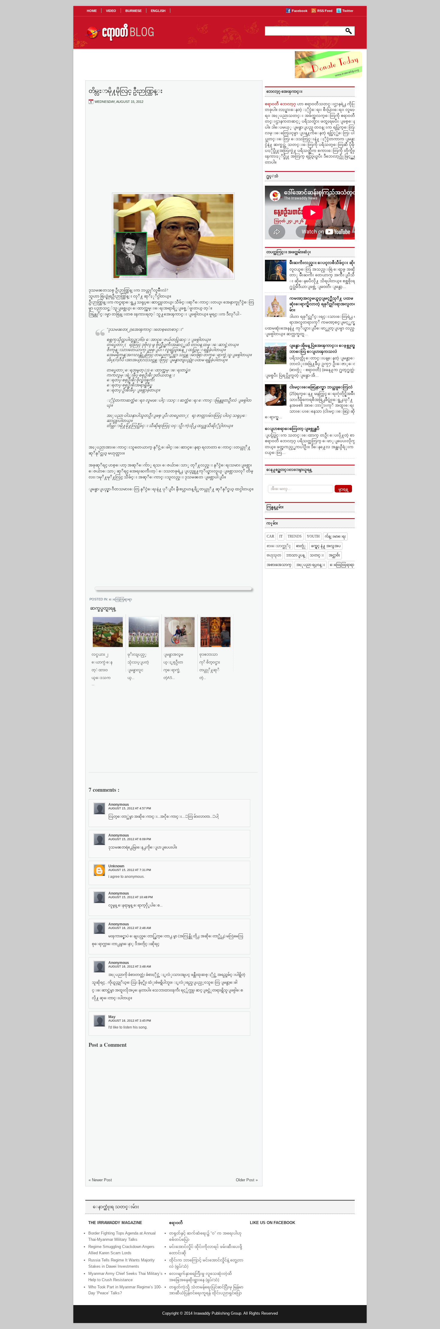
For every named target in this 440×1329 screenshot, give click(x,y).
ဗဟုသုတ (274, 555)
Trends (295, 536)
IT (281, 536)
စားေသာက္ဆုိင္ (279, 546)
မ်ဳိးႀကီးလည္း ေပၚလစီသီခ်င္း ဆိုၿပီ (324, 262)
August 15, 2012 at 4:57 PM (129, 808)
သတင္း (317, 555)
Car (270, 536)
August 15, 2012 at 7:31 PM (129, 870)
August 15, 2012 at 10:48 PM (130, 897)
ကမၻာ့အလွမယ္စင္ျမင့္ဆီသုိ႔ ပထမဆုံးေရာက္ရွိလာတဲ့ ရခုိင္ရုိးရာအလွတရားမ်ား (324, 304)
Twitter (347, 11)
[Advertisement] (173, 153)
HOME (92, 11)
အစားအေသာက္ (279, 565)
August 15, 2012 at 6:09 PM (129, 839)
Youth (313, 536)
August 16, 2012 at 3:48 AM (129, 966)
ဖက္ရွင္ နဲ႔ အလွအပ (326, 546)
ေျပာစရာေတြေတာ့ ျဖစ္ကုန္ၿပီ (292, 428)
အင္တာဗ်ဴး (334, 555)
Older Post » (247, 1180)
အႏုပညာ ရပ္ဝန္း (310, 565)
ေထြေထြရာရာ (120, 599)
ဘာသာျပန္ (295, 555)
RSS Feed (325, 11)
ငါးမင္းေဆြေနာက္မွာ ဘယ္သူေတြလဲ (321, 387)
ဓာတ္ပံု (301, 546)
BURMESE (133, 11)
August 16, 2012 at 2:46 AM (129, 928)
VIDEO (111, 11)
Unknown (116, 866)
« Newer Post (100, 1180)
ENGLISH (158, 11)
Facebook (300, 11)
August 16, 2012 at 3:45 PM (129, 1020)
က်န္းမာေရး (335, 536)
